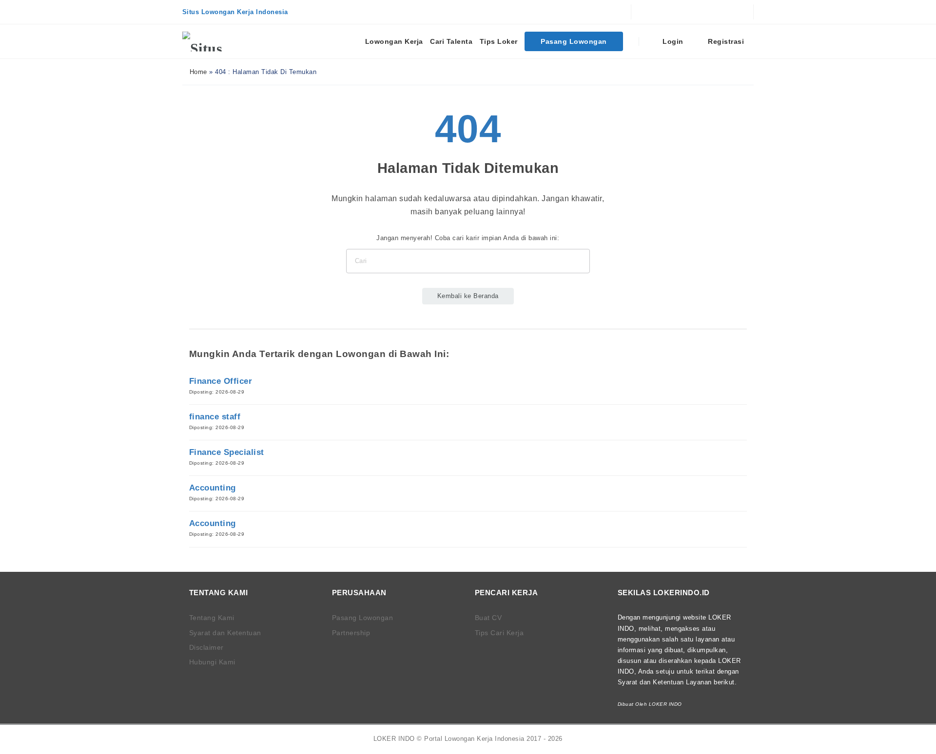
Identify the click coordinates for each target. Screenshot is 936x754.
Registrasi (725, 41)
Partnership (351, 633)
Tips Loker (499, 41)
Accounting (212, 487)
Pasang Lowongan (574, 41)
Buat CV (488, 618)
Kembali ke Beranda (468, 296)
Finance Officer (221, 381)
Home (197, 71)
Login (672, 41)
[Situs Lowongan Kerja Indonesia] (218, 41)
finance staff (215, 416)
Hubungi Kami (212, 662)
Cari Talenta (451, 41)
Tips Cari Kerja (499, 633)
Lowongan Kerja (394, 41)
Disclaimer (206, 647)
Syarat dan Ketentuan (225, 633)
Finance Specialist (226, 452)
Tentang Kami (211, 618)
